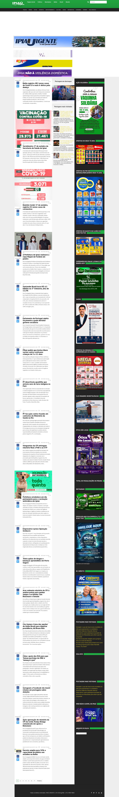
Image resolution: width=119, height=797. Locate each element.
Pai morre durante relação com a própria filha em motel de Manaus (67, 142)
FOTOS (35, 9)
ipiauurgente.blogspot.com (30, 80)
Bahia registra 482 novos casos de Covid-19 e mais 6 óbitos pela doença (36, 85)
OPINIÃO (85, 9)
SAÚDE (64, 9)
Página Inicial (31, 2)
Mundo (68, 2)
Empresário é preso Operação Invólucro (35, 530)
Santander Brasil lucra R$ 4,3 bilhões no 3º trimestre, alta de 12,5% (36, 288)
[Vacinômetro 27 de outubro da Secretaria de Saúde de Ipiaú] (33, 129)
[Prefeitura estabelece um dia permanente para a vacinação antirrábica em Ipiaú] (33, 484)
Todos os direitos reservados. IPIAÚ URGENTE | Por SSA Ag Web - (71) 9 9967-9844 (52, 793)
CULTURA (58, 9)
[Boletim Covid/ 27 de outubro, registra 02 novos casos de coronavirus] (33, 187)
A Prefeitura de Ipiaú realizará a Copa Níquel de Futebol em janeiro (36, 256)
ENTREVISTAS (71, 9)
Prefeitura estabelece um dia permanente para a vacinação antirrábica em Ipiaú (35, 499)
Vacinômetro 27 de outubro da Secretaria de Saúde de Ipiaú (35, 147)
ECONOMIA (78, 9)
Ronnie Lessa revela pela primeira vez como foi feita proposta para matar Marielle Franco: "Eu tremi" (67, 155)
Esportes (20, 234)
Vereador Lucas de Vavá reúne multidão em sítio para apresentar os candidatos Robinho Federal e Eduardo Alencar (67, 113)
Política (40, 2)
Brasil (61, 2)
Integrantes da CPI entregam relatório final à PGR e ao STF (35, 446)
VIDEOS (30, 9)
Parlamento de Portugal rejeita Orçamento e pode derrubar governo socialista (36, 320)
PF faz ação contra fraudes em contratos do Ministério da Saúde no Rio (35, 416)
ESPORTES (41, 9)
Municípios (48, 2)
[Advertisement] (59, 23)
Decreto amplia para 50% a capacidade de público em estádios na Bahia (34, 752)
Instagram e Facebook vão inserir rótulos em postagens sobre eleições (36, 690)
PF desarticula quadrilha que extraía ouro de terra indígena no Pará (36, 384)
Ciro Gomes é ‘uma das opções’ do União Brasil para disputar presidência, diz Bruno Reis (35, 626)
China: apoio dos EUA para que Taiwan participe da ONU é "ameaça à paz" (35, 658)
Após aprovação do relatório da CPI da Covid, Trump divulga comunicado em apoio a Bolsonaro (36, 722)
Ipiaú (19, 171)
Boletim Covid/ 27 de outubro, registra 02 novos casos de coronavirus (35, 207)
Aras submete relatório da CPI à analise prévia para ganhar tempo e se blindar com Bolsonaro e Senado (36, 593)
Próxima (39, 781)
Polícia (25, 9)
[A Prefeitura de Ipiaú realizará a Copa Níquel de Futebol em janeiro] (33, 244)
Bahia (55, 2)
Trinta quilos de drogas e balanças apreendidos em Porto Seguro (36, 560)
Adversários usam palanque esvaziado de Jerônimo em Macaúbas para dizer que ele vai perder (66, 129)
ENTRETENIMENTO (50, 9)
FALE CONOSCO (92, 9)
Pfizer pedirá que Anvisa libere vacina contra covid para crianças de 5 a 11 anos (35, 352)
